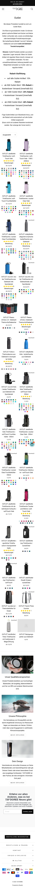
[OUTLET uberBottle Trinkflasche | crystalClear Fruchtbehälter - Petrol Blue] (9, 253)
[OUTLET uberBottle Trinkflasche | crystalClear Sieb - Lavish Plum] (19, 212)
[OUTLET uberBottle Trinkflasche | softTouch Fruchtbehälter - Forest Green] (11, 210)
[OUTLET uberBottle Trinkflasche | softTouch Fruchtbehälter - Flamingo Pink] (2, 210)
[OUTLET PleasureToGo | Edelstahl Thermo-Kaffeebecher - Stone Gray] (26, 334)
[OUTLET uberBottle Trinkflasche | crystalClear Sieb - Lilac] (28, 214)
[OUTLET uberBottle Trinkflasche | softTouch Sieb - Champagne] (4, 174)
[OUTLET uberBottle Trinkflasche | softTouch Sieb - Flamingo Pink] (15, 172)
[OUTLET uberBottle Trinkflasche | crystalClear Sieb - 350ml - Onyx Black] (19, 440)
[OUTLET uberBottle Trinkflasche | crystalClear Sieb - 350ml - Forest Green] (33, 440)
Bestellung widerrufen (17, 837)
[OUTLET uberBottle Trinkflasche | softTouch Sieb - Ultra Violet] (13, 174)
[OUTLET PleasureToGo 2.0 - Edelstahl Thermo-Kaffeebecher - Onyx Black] (5, 328)
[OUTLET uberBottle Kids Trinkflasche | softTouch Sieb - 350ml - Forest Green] (21, 406)
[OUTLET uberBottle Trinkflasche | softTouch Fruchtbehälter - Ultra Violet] (4, 210)
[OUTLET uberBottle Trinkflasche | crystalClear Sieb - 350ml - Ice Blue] (24, 441)
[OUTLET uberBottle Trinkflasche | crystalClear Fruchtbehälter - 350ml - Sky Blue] (11, 484)
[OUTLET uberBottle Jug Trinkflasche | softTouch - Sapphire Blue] (10, 588)
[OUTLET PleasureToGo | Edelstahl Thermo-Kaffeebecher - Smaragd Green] (21, 332)
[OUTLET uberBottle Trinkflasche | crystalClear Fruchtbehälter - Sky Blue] (9, 249)
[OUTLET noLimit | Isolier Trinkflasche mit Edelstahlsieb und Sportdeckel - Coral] (30, 289)
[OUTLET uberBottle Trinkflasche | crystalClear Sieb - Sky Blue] (26, 214)
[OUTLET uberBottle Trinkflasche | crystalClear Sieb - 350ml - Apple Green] (28, 440)
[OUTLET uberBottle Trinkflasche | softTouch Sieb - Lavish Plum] (6, 170)
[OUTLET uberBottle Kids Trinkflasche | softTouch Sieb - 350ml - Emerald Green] (19, 406)
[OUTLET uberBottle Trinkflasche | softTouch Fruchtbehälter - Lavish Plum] (15, 208)
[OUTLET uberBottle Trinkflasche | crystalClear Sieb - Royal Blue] (26, 212)
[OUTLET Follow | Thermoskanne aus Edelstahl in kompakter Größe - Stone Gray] (9, 369)
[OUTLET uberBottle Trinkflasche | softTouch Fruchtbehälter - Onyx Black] (13, 208)
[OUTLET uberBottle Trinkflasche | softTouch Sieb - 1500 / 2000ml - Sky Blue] (19, 174)
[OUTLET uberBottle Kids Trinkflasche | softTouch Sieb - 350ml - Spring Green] (28, 409)
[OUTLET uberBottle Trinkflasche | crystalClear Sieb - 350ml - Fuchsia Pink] (19, 441)
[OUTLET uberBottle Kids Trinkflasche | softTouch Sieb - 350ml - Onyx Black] (19, 404)
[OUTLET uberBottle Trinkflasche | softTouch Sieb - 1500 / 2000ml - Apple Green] (19, 176)
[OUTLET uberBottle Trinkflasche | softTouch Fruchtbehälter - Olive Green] (4, 208)
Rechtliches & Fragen (17, 845)
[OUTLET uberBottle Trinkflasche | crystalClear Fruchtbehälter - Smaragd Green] (13, 253)
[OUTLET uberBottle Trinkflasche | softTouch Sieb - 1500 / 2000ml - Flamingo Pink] (21, 172)
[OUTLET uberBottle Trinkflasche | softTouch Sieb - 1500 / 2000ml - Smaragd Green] (26, 172)
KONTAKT (17, 850)
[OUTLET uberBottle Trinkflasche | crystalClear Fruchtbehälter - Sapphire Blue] (11, 249)
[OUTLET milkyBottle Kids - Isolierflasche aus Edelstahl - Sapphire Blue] (33, 362)
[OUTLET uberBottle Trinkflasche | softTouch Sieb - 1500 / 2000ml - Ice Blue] (26, 176)
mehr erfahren (17, 735)
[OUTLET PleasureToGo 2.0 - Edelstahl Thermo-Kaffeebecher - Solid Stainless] (12, 328)
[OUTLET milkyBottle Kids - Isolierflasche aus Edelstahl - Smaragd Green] (25, 364)
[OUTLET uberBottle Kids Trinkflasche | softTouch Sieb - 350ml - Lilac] (28, 408)
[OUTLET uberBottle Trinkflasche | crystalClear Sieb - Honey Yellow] (30, 212)
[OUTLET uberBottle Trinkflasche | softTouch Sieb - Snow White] (15, 174)
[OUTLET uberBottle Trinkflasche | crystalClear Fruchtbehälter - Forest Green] (13, 251)
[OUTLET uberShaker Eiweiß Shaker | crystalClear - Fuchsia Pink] (27, 588)
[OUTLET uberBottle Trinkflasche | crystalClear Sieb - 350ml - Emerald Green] (30, 440)
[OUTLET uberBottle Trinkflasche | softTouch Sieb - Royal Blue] (6, 176)
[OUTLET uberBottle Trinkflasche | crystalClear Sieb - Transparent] (33, 212)
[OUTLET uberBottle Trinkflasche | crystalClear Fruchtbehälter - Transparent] (4, 251)
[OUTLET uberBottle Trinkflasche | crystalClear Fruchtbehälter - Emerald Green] (11, 251)
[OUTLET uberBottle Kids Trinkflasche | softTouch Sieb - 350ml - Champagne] (33, 404)
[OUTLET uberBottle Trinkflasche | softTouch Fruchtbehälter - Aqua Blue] (9, 206)
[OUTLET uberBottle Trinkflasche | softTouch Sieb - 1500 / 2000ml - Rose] (21, 174)
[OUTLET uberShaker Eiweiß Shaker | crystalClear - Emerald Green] (25, 588)
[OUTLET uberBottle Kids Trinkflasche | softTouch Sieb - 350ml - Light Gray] (21, 408)
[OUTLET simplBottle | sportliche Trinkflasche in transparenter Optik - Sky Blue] (11, 558)
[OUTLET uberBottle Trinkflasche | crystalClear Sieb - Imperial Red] (33, 211)
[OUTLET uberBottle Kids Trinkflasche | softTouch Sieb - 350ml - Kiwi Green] (19, 408)
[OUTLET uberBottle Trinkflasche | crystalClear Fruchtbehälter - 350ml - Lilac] (6, 482)
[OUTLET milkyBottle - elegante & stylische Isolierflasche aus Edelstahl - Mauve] (30, 259)
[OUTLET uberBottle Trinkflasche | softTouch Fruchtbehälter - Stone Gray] (2, 206)
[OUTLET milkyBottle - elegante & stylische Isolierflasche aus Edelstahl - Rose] (30, 255)
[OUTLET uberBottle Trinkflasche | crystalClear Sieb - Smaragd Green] (28, 211)
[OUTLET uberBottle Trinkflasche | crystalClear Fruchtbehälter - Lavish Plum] (2, 253)
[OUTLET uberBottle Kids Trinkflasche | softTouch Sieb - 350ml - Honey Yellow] (28, 406)
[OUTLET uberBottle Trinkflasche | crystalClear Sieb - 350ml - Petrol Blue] (21, 443)
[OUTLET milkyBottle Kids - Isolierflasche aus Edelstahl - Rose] (30, 362)
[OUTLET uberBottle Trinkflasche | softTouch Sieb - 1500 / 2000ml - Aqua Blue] (33, 174)
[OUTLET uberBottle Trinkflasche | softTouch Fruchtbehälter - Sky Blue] (9, 208)
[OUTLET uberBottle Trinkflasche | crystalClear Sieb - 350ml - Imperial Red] (26, 441)
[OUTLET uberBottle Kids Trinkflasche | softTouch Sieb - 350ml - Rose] (21, 409)
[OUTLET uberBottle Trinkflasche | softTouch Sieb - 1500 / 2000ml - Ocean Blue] (30, 176)
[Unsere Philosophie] (17, 704)
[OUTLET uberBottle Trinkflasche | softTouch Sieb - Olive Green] (9, 172)
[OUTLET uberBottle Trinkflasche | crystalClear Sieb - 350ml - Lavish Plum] (28, 441)
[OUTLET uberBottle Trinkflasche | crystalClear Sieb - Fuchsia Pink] (33, 214)
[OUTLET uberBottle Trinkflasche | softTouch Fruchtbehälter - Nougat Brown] (13, 206)
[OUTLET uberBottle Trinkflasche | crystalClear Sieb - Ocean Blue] (24, 214)
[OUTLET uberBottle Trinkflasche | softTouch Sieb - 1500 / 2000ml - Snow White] (26, 178)
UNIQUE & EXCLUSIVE (17, 855)
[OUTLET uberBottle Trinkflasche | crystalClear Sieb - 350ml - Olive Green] (19, 443)
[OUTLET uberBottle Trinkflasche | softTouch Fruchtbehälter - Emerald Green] (15, 206)
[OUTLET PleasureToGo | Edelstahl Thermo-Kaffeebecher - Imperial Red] (30, 332)
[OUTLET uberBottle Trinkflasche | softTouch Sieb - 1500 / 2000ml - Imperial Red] (28, 176)
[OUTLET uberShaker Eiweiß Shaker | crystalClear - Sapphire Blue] (29, 588)
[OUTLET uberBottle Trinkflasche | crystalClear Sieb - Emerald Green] (19, 214)
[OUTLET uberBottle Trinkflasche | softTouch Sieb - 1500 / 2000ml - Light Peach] (26, 174)
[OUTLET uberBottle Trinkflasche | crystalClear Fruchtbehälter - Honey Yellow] (15, 251)
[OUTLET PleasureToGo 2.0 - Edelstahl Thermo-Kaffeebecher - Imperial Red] (3, 328)
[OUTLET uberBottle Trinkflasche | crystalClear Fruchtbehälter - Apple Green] (9, 251)
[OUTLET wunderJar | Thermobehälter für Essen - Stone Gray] (6, 616)
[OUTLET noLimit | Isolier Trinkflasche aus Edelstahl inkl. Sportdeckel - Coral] (6, 296)
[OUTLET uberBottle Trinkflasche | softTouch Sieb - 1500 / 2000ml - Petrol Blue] (33, 171)
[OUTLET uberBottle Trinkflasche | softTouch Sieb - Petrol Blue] (15, 168)
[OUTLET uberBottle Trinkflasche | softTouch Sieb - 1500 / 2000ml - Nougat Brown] (30, 174)
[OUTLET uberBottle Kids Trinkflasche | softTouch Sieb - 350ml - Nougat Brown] (24, 404)
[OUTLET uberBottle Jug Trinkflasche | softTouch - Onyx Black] (5, 588)
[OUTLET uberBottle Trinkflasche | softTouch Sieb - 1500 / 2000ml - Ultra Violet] (28, 178)
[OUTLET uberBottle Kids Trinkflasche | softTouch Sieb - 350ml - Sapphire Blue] (24, 409)
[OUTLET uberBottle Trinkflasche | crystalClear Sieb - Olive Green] (30, 211)
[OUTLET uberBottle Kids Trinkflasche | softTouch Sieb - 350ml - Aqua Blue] (28, 404)
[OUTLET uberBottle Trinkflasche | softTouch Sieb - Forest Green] (6, 172)
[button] (8, 161)
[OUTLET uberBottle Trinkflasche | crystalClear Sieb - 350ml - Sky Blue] (26, 440)
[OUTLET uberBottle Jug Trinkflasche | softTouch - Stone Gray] (7, 588)
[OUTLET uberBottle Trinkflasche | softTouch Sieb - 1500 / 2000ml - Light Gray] (26, 171)
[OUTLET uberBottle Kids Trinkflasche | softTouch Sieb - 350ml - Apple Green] (30, 404)
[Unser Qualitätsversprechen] (17, 665)
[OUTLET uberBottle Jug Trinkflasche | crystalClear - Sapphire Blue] (25, 551)
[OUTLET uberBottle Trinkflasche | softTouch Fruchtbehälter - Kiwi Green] (5, 212)
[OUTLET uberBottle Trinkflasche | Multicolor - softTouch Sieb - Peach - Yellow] (33, 478)
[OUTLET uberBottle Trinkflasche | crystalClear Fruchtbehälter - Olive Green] (6, 253)
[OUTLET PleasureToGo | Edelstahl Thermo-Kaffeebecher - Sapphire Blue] (26, 332)
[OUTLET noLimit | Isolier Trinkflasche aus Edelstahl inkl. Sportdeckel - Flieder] (9, 299)
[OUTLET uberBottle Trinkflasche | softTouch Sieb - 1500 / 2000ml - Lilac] (33, 172)
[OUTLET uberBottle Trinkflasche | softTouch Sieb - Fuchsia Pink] (11, 172)
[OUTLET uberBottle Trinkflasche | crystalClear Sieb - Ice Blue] (24, 212)
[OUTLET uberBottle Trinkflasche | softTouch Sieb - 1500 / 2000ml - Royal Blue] (30, 172)
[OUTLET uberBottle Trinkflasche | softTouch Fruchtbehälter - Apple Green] (11, 206)
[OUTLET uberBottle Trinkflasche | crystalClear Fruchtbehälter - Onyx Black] (2, 249)
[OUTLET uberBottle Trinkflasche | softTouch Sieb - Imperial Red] (11, 176)
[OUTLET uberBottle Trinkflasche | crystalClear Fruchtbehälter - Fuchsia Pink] (2, 251)
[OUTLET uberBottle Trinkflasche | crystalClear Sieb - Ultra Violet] (26, 216)
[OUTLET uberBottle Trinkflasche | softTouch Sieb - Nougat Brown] (11, 168)
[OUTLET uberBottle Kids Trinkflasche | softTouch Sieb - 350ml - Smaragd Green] (33, 409)
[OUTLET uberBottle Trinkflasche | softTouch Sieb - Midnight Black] (6, 174)
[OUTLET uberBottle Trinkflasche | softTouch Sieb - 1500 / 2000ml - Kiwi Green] (24, 172)
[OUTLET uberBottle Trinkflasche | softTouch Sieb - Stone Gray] (9, 168)
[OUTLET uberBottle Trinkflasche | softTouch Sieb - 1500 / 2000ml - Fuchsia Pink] (28, 172)
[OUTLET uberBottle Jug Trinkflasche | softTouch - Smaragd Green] (12, 588)
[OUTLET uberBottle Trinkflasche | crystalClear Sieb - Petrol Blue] (26, 211)
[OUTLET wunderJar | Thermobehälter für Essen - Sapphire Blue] (9, 616)
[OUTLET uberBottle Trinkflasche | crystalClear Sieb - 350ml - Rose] (26, 443)
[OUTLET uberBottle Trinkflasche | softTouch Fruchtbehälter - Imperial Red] (6, 208)
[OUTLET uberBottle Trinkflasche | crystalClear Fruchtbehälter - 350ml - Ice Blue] (15, 480)
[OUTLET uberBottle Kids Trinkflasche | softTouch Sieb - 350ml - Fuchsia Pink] (24, 406)
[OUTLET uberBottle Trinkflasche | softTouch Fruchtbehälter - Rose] (4, 206)
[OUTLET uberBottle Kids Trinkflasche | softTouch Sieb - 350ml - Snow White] (30, 409)
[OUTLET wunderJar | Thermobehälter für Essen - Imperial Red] (13, 616)
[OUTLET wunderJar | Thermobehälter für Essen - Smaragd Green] (11, 616)
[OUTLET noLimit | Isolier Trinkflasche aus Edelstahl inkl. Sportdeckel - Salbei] (6, 299)
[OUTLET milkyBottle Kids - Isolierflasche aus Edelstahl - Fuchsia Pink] (26, 362)
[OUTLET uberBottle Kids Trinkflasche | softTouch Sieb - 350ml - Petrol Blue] (33, 408)
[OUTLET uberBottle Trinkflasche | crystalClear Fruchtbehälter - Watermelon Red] (9, 254)
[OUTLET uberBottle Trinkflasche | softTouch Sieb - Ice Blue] (2, 172)
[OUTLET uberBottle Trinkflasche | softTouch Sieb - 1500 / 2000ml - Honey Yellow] (24, 176)
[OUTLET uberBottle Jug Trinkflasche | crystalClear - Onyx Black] (23, 551)
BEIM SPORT (17, 866)
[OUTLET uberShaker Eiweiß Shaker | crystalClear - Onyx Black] (23, 588)
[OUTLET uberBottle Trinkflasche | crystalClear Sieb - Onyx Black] (19, 211)
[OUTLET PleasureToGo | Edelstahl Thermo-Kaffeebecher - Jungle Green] (24, 332)
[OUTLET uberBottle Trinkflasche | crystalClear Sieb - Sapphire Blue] (24, 211)
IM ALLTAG (17, 860)
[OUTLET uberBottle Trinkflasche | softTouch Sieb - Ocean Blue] (15, 170)
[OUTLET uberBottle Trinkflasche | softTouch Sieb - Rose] (13, 172)
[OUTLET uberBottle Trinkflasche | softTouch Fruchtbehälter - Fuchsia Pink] (13, 210)
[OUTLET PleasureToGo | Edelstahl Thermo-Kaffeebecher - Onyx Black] (19, 332)
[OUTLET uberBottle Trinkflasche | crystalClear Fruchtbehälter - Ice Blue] (15, 249)
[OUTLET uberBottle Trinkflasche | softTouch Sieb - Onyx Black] (2, 168)
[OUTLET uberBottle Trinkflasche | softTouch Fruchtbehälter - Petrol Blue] (6, 210)
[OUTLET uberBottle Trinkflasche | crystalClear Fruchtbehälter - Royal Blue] (11, 253)
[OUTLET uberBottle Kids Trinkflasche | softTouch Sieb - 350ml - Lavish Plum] (26, 408)
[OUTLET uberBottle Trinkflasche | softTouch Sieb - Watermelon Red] (11, 174)
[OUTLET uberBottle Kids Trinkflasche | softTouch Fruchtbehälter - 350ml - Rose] (4, 448)
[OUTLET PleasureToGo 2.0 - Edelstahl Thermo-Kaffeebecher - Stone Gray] (14, 328)
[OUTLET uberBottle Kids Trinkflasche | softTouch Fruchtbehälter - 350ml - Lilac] (6, 446)
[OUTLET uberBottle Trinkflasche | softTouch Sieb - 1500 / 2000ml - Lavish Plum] (28, 171)
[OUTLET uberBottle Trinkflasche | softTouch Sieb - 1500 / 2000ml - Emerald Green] (19, 172)
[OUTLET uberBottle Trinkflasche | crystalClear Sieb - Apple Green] (30, 214)
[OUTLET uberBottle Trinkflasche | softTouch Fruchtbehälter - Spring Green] (6, 206)
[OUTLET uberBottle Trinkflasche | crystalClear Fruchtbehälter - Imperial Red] (13, 249)
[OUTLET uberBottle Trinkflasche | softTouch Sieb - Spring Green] (4, 172)
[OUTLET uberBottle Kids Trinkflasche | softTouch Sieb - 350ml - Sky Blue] (21, 404)
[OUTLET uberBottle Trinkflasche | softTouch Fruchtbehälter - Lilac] (7, 212)
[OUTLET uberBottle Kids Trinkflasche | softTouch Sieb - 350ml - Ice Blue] (30, 406)
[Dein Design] (17, 749)
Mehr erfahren (17, 782)
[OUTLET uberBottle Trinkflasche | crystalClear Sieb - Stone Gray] (21, 211)
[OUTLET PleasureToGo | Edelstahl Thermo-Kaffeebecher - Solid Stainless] (33, 332)
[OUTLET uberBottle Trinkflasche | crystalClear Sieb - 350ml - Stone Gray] (21, 440)
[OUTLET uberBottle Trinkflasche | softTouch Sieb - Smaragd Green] (4, 170)
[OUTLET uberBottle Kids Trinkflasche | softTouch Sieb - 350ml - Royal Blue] (19, 409)
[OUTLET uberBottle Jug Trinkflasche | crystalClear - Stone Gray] (27, 551)
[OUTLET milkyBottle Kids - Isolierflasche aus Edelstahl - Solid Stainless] (27, 364)
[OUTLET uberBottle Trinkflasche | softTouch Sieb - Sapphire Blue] (13, 168)
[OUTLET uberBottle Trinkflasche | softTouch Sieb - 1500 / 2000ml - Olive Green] (33, 176)
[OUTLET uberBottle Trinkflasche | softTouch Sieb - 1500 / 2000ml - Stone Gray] (24, 171)
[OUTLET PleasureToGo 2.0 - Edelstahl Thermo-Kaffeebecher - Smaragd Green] (10, 328)
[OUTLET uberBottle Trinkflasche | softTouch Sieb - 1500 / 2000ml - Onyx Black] (19, 171)
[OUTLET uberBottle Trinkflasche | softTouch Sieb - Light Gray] (4, 168)
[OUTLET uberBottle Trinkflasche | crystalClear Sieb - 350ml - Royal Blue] (24, 443)
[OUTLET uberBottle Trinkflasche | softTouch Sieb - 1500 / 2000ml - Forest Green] (21, 176)
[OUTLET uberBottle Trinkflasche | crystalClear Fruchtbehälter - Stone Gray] (6, 251)
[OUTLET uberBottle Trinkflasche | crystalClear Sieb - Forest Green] (21, 214)
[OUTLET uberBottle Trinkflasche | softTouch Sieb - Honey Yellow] (2, 174)
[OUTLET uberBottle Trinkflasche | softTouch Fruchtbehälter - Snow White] (9, 210)
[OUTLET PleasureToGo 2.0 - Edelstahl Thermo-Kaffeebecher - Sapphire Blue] (7, 328)
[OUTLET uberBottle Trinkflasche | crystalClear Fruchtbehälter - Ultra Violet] (15, 253)
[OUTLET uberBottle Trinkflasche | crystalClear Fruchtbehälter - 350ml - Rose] (2, 484)
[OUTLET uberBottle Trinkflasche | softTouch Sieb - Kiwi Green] (9, 170)
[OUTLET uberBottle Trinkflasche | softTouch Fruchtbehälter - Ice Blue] (15, 210)
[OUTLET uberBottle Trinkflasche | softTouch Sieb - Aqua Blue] (13, 170)
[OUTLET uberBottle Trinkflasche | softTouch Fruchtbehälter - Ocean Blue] (10, 212)
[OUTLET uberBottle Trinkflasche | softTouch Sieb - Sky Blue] (9, 174)
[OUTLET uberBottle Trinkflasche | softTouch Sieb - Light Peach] (6, 168)
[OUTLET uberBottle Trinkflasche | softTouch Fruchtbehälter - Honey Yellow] (11, 208)
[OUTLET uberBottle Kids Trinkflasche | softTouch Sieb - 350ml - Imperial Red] (33, 406)
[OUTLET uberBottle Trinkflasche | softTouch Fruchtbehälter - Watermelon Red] (12, 212)
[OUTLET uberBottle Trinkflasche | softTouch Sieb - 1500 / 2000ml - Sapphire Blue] (30, 171)
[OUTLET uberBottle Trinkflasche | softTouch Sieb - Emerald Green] (2, 170)
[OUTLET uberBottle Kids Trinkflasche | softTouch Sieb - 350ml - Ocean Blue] (26, 404)
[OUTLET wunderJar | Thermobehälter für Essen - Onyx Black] (4, 616)
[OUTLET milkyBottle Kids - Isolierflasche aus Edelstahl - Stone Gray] (23, 364)
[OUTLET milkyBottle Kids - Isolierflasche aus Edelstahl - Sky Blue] (21, 362)
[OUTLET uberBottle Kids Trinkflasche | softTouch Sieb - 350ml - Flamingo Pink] (26, 406)
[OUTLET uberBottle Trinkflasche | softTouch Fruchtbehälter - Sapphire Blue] (2, 208)
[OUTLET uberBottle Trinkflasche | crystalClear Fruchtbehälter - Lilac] (4, 253)
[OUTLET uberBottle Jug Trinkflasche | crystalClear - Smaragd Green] (29, 551)
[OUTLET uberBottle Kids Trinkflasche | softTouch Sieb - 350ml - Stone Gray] (26, 409)
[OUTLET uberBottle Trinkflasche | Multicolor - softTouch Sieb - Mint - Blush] (30, 478)
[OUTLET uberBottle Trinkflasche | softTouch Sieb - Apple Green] (9, 176)
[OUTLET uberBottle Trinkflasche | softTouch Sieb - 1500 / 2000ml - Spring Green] (24, 178)
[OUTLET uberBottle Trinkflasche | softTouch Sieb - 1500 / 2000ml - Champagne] (24, 174)
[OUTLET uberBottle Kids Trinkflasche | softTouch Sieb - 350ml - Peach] (24, 408)
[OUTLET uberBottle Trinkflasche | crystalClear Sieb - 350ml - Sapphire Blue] (28, 443)
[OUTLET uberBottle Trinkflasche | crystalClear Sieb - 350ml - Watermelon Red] (26, 445)
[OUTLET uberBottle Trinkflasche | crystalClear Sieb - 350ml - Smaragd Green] (24, 440)
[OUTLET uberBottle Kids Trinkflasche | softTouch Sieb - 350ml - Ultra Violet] (25, 411)
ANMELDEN (27, 811)
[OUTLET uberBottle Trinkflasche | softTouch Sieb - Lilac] (11, 170)
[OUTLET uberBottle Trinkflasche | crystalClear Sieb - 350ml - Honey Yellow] (21, 441)
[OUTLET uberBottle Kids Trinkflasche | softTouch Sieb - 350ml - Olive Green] (30, 408)
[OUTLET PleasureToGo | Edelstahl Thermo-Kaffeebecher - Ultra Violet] (28, 332)
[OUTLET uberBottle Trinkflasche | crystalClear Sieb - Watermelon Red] (28, 212)
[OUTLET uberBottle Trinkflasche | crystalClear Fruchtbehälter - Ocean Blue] (6, 249)
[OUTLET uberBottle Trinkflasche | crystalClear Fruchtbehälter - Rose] (4, 249)
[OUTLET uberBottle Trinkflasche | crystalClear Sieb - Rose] (21, 212)
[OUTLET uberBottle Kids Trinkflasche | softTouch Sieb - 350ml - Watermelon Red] (27, 411)
